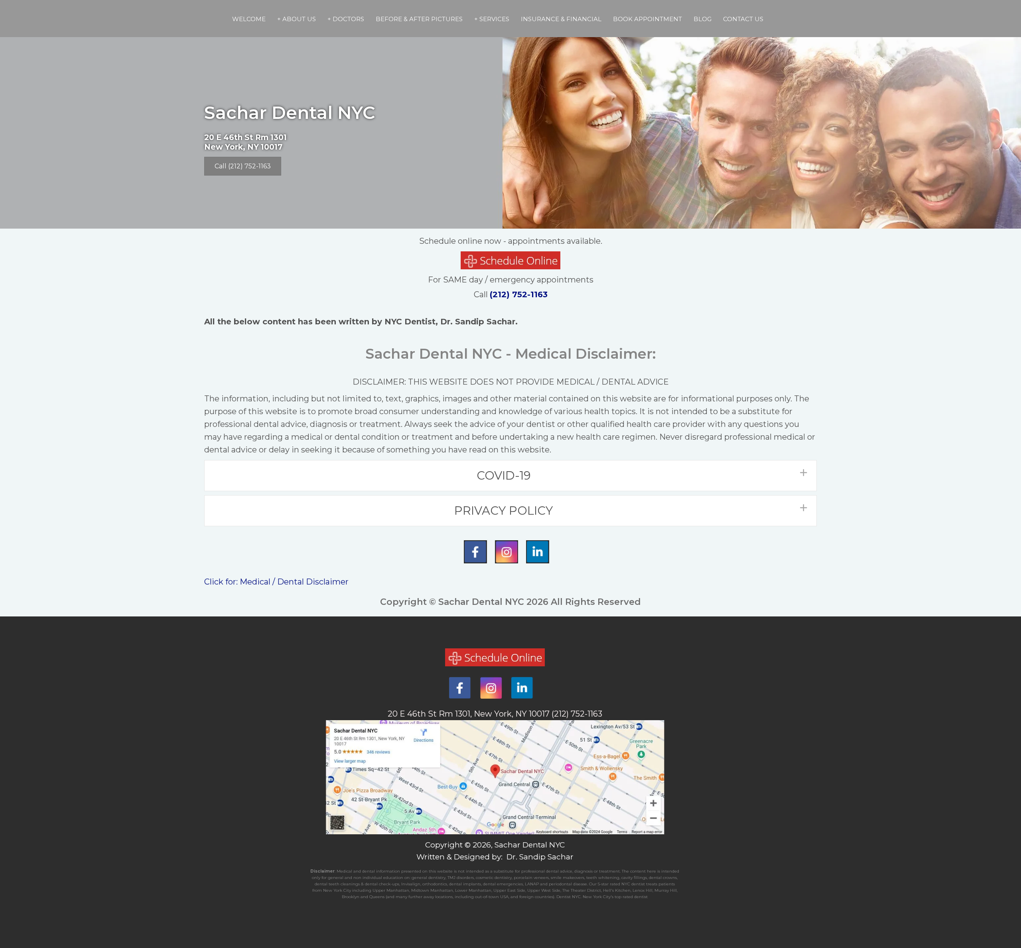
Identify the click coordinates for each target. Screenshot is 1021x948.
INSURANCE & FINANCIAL (561, 19)
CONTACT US (743, 19)
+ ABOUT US (296, 19)
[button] (510, 475)
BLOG (703, 19)
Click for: (222, 582)
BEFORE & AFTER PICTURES (419, 19)
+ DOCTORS (345, 19)
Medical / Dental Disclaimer (294, 582)
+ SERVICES (491, 19)
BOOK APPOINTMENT (647, 19)
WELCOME (249, 19)
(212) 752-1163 (519, 294)
